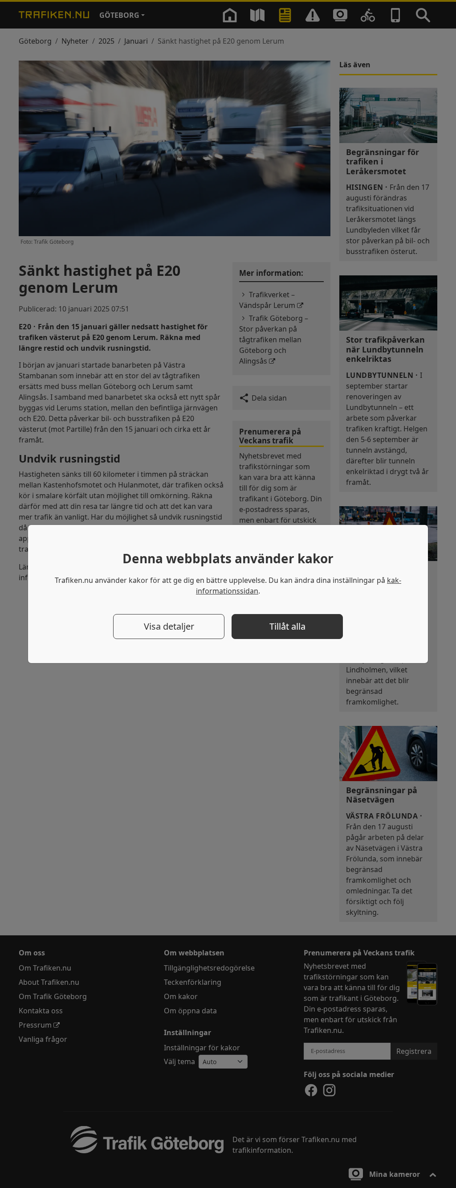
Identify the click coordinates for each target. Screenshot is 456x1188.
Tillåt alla (287, 626)
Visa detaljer (169, 626)
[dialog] (228, 594)
